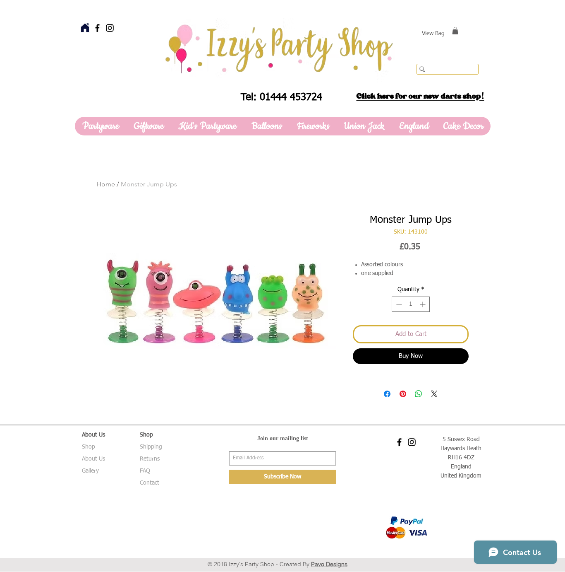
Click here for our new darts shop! (420, 96)
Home (105, 184)
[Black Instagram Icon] (110, 28)
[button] (455, 30)
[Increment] (423, 304)
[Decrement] (398, 304)
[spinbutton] (410, 304)
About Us (93, 459)
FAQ (145, 471)
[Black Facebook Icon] (97, 28)
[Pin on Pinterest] (403, 394)
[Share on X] (434, 394)
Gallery (90, 471)
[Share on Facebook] (387, 394)
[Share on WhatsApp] (419, 394)
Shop (88, 447)
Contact (149, 483)
